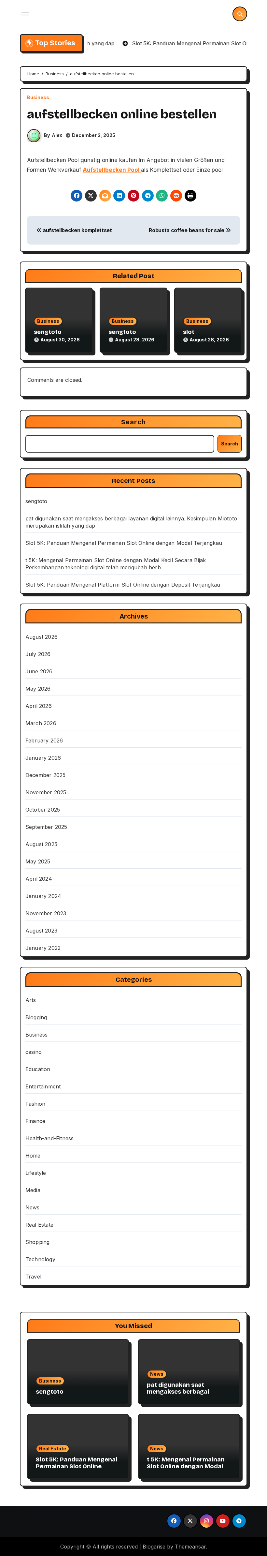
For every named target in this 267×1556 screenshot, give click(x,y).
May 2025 (37, 861)
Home (33, 1155)
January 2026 (43, 758)
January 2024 (43, 896)
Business (38, 97)
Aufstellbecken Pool (112, 170)
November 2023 (45, 913)
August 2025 (41, 844)
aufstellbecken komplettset (76, 230)
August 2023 (41, 930)
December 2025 (45, 775)
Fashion (35, 1103)
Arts (30, 1000)
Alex (57, 135)
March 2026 (40, 723)
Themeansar (190, 1546)
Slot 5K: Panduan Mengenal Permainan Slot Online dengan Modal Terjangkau (123, 543)
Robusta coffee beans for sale (187, 230)
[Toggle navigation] (25, 14)
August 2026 (41, 637)
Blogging (36, 1017)
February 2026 (44, 740)
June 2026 (39, 671)
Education (37, 1069)
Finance (35, 1121)
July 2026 (38, 654)
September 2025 (46, 827)
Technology (40, 1259)
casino (33, 1052)
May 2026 (38, 688)
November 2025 (45, 792)
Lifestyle (35, 1173)
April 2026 (38, 706)
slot (188, 332)
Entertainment (43, 1086)
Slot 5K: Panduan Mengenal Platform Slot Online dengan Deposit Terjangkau (122, 584)
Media (32, 1190)
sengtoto (48, 332)
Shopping (37, 1242)
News (32, 1207)
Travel (33, 1276)
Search (133, 422)
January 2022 (43, 948)
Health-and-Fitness (49, 1138)
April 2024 (38, 878)
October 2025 (42, 809)
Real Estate (39, 1224)
